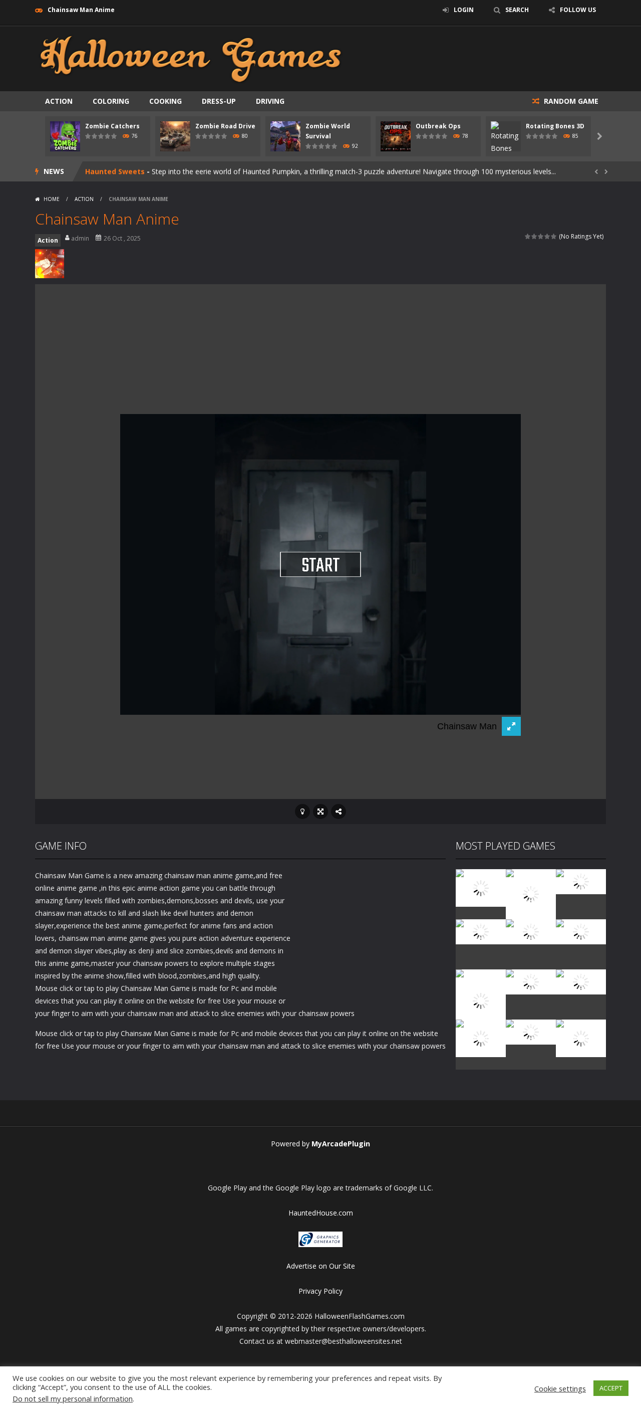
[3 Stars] (541, 236)
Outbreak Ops (438, 126)
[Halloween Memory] (531, 981)
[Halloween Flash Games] (191, 58)
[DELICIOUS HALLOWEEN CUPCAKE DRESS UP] (531, 893)
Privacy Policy (320, 1291)
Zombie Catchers (112, 126)
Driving (270, 101)
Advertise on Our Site (320, 1266)
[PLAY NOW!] (65, 135)
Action (59, 101)
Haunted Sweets (115, 171)
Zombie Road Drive (225, 126)
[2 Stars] (534, 236)
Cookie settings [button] (560, 1388)
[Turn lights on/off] (302, 811)
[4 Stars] (547, 236)
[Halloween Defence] (531, 931)
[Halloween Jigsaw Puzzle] (581, 981)
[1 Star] (528, 236)
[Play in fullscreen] (320, 811)
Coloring (111, 101)
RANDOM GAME (570, 101)
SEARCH (517, 10)
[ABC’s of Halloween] (481, 931)
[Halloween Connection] (581, 881)
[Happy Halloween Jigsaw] (481, 1037)
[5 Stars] (554, 236)
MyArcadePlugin (340, 1143)
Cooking (165, 101)
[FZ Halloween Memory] (581, 1037)
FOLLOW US (578, 10)
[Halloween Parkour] (581, 931)
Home (51, 199)
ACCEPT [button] (610, 1387)
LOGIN (464, 10)
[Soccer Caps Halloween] (531, 1031)
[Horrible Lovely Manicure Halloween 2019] (481, 999)
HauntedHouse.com (320, 1213)
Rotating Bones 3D (555, 126)
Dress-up (219, 101)
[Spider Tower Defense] (481, 887)
